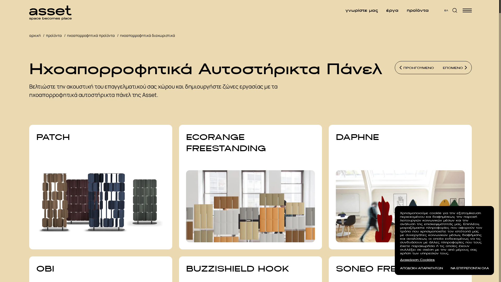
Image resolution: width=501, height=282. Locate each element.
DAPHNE (357, 137)
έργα (392, 10)
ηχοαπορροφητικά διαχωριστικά (147, 35)
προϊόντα (418, 10)
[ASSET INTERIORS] (50, 10)
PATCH (53, 137)
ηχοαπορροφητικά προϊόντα (91, 35)
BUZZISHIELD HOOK (237, 268)
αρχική (35, 35)
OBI (45, 268)
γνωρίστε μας (361, 10)
